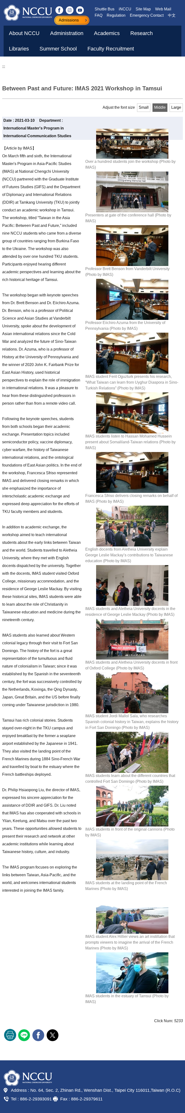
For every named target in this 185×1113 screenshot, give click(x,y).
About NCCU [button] (24, 33)
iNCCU (125, 9)
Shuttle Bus (104, 9)
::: (3, 67)
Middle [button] (160, 107)
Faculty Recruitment (110, 49)
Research (141, 33)
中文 (172, 15)
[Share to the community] (24, 1034)
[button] (163, 64)
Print (10, 1035)
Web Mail (163, 9)
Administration (66, 33)
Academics (107, 33)
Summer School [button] (58, 49)
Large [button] (176, 107)
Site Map (143, 9)
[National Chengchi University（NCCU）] (28, 13)
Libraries (19, 49)
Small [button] (144, 107)
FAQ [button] (98, 15)
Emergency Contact (147, 15)
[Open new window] (59, 10)
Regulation (116, 15)
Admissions (69, 20)
